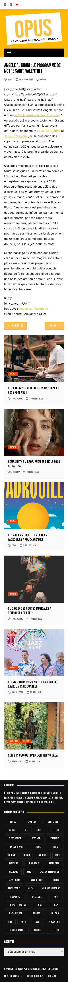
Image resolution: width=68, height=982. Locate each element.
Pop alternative (18, 905)
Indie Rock (34, 863)
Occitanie (37, 897)
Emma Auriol (17, 398)
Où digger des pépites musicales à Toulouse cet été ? (29, 610)
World (37, 930)
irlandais (13, 872)
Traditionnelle (16, 930)
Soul (36, 922)
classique (53, 822)
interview (54, 863)
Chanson (32, 822)
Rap (56, 905)
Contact (52, 976)
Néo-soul (15, 897)
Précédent (17, 325)
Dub (39, 830)
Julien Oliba (16, 761)
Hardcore (43, 855)
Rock (23, 922)
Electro (55, 830)
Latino (56, 880)
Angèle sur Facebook (33, 308)
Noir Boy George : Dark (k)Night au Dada (33, 755)
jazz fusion (14, 880)
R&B (40, 905)
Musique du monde (51, 888)
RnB (10, 922)
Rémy (10, 79)
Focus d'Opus (17, 847)
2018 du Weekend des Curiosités (37, 115)
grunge (26, 855)
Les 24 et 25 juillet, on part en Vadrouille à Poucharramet (27, 537)
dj (26, 830)
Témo (13, 545)
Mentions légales (13, 976)
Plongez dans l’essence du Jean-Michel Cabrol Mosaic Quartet (33, 684)
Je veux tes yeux (15, 136)
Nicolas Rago (17, 692)
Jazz (29, 872)
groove (11, 855)
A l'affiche (14, 741)
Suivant (52, 325)
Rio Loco (54, 913)
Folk (38, 847)
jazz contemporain (49, 872)
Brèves (43, 79)
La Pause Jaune (37, 880)
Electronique (15, 838)
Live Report (14, 888)
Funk (55, 847)
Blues (13, 822)
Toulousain (54, 922)
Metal (31, 888)
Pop (56, 897)
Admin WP (15, 472)
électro (55, 930)
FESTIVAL (36, 838)
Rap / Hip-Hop (15, 913)
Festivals (54, 838)
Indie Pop (13, 863)
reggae (36, 913)
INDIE (57, 855)
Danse (12, 830)
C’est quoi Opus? (34, 976)
